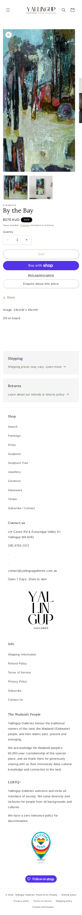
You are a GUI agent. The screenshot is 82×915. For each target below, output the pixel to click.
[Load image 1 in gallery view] (15, 187)
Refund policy (69, 895)
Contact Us (15, 699)
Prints (12, 444)
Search (13, 426)
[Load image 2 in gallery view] (41, 187)
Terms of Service (19, 672)
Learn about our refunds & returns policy (36, 394)
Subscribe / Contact (21, 508)
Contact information (43, 907)
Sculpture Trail (18, 463)
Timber (13, 499)
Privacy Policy (17, 681)
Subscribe (14, 690)
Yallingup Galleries (25, 895)
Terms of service (42, 901)
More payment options (41, 275)
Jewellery (14, 472)
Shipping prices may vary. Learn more (35, 366)
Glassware (15, 490)
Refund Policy (17, 663)
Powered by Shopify (47, 895)
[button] (8, 10)
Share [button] (11, 297)
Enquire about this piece (41, 283)
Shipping (24, 225)
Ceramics (14, 481)
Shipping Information (22, 654)
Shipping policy (64, 901)
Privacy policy (21, 901)
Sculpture (14, 453)
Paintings (14, 435)
